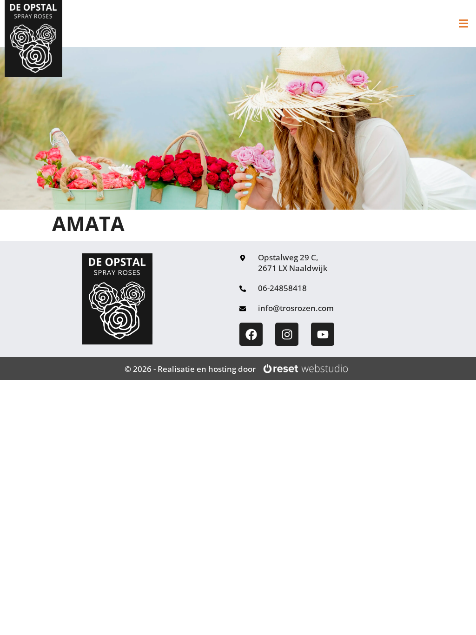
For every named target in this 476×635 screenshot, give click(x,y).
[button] (463, 23)
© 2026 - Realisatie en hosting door (190, 369)
